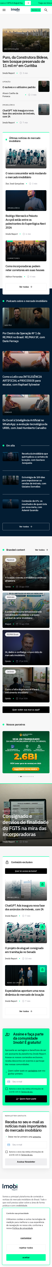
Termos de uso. (27, 1092)
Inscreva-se (36, 10)
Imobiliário (9, 105)
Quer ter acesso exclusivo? (26, 871)
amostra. (37, 1136)
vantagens (32, 1070)
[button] (18, 776)
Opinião (7, 82)
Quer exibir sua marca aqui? (26, 709)
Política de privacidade (22, 1228)
